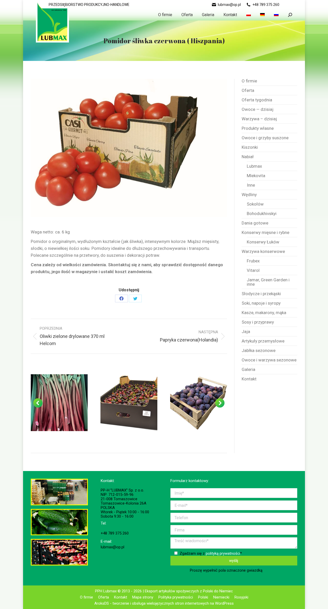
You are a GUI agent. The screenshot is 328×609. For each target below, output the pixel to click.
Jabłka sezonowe (258, 350)
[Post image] (59, 402)
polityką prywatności (223, 553)
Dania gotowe (255, 223)
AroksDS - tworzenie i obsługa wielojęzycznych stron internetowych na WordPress (164, 603)
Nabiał (248, 157)
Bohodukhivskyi (261, 213)
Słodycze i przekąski (261, 294)
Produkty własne (258, 128)
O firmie (249, 81)
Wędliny (249, 195)
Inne (251, 185)
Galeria (248, 369)
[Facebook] (121, 298)
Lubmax (254, 166)
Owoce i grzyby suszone (265, 138)
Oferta (248, 90)
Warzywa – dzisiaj (259, 119)
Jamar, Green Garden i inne (268, 282)
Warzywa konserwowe (263, 251)
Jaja (246, 331)
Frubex (253, 261)
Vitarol (253, 270)
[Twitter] (135, 298)
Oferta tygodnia (257, 100)
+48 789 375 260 (265, 5)
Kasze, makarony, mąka (264, 313)
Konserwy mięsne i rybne (265, 232)
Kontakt (249, 379)
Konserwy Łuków (263, 242)
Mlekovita (256, 176)
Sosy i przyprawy (258, 322)
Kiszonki (250, 147)
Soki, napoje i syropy (261, 303)
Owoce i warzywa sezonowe (269, 360)
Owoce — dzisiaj (257, 109)
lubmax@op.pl (229, 5)
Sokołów (255, 204)
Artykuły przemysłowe (263, 341)
